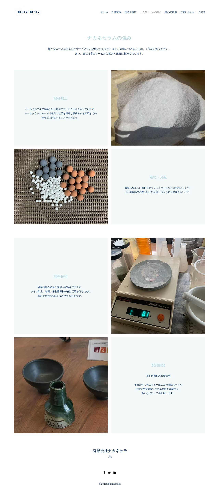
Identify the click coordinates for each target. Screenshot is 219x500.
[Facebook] (104, 472)
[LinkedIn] (114, 472)
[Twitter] (109, 472)
